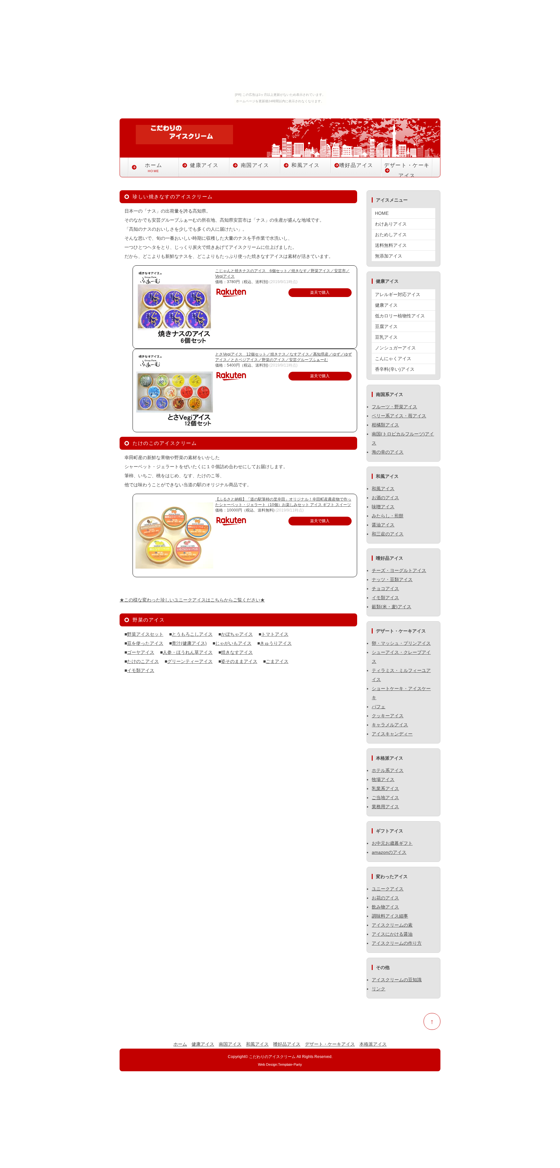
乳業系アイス (385, 788)
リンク (378, 988)
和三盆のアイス (387, 533)
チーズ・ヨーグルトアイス (399, 570)
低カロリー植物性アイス (400, 315)
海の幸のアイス (387, 452)
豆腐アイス (386, 326)
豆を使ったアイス (145, 643)
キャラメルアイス (390, 724)
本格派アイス (373, 1044)
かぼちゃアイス (237, 634)
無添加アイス (388, 256)
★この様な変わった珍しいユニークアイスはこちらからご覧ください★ (192, 599)
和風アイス (305, 165)
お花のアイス (385, 897)
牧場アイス (383, 779)
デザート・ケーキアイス (407, 170)
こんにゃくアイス (393, 358)
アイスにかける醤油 (392, 934)
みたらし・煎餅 (387, 515)
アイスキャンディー (392, 733)
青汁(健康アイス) (189, 643)
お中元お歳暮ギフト (392, 843)
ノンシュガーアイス (395, 347)
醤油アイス (383, 524)
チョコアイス (385, 588)
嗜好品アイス (356, 165)
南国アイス (255, 165)
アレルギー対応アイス (397, 294)
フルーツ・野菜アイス (394, 406)
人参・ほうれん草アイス (188, 652)
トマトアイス (274, 634)
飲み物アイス (385, 906)
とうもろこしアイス (192, 634)
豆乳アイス (386, 337)
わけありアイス (391, 223)
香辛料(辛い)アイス (394, 369)
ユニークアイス (387, 888)
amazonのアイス (389, 852)
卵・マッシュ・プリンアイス (401, 643)
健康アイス (204, 165)
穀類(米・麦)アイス (391, 606)
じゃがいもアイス (233, 643)
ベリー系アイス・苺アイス (399, 415)
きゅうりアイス (276, 643)
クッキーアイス (387, 715)
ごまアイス (277, 661)
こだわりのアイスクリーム (272, 1056)
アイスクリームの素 (392, 925)
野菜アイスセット (145, 634)
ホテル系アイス (387, 770)
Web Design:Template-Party (280, 1064)
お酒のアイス (385, 497)
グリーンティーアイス (190, 661)
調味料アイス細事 (390, 916)
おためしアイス (391, 234)
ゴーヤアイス (140, 652)
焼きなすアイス (237, 652)
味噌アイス (383, 506)
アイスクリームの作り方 (397, 943)
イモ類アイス (140, 670)
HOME (382, 213)
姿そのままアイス (239, 661)
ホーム (153, 167)
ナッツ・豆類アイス (392, 579)
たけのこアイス (143, 661)
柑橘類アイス (385, 424)
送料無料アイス (391, 245)
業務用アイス (385, 806)
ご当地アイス (385, 797)
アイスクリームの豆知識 (397, 979)
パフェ (378, 706)
